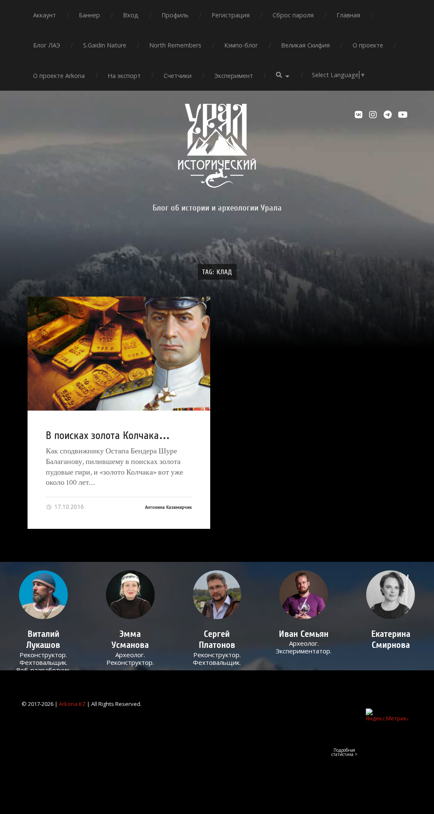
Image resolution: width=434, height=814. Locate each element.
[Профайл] (43, 594)
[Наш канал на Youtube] (403, 115)
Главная (348, 15)
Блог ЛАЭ (46, 45)
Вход (131, 15)
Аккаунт (44, 15)
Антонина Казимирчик (168, 507)
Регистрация (230, 15)
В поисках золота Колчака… (108, 435)
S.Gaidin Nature (104, 45)
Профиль (175, 15)
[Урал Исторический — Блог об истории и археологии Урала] (217, 145)
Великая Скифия (305, 45)
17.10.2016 (68, 507)
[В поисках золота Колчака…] (119, 354)
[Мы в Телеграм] (389, 115)
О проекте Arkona (59, 76)
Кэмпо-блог (241, 45)
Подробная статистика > (344, 752)
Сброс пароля (293, 15)
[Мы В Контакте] (360, 115)
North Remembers (175, 45)
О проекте (368, 45)
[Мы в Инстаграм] (374, 115)
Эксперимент (233, 76)
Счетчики (178, 76)
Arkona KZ (72, 704)
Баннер (89, 15)
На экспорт (124, 76)
